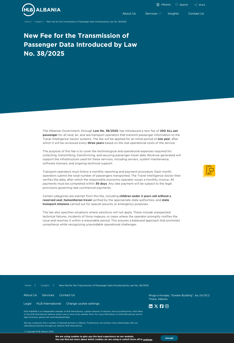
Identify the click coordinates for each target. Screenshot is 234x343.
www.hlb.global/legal (60, 317)
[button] (202, 5)
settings (147, 339)
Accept (169, 338)
